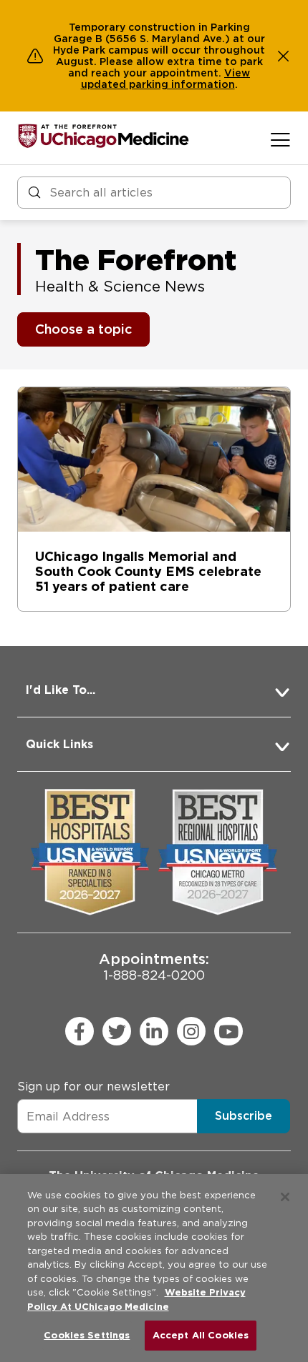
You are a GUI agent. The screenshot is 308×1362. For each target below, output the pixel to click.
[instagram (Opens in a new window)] (191, 1031)
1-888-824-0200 (154, 966)
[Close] (285, 1197)
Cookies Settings (87, 1335)
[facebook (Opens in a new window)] (79, 1031)
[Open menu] (280, 139)
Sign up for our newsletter (93, 1086)
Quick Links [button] (59, 744)
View (237, 73)
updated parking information (158, 84)
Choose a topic (83, 329)
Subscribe (243, 1116)
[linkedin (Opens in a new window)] (154, 1031)
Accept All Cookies (201, 1335)
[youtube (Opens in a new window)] (228, 1031)
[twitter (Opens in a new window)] (116, 1031)
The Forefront (135, 260)
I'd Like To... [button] (60, 690)
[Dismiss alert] (283, 56)
